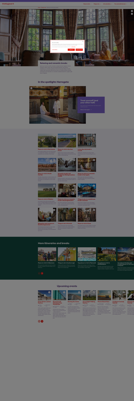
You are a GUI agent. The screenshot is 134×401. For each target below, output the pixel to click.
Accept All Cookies (79, 49)
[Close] (83, 41)
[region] (67, 46)
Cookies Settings (54, 49)
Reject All (71, 49)
